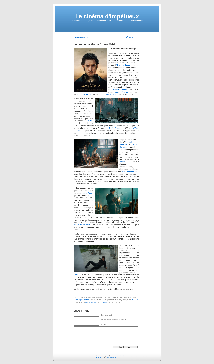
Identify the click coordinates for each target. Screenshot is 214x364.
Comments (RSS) (113, 357)
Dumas (122, 162)
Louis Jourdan (110, 95)
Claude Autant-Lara (84, 95)
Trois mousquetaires (130, 172)
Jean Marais (121, 92)
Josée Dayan (114, 128)
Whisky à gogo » (132, 37)
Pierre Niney (87, 193)
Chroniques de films (82, 300)
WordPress (122, 356)
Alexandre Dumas (123, 65)
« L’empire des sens (81, 37)
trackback (103, 302)
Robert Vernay (120, 90)
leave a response (91, 302)
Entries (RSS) (99, 357)
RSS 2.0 (135, 300)
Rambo (76, 275)
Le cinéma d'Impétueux (107, 16)
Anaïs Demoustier (82, 225)
